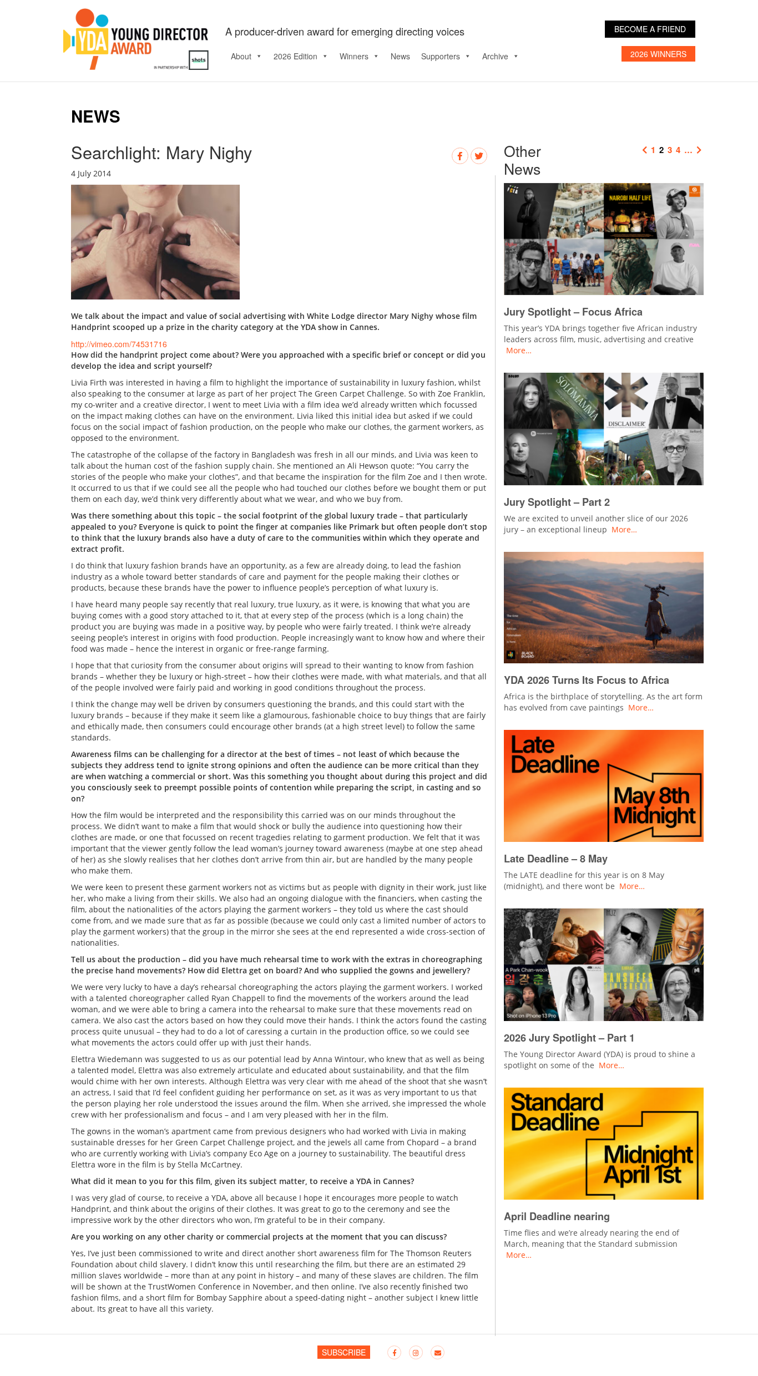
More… (519, 350)
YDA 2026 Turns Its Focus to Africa (588, 680)
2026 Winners (658, 53)
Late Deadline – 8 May (556, 858)
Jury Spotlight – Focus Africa (573, 311)
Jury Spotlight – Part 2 (557, 502)
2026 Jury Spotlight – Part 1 (569, 1037)
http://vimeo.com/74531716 (119, 343)
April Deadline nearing (557, 1216)
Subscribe (344, 1352)
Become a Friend (650, 28)
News (400, 56)
